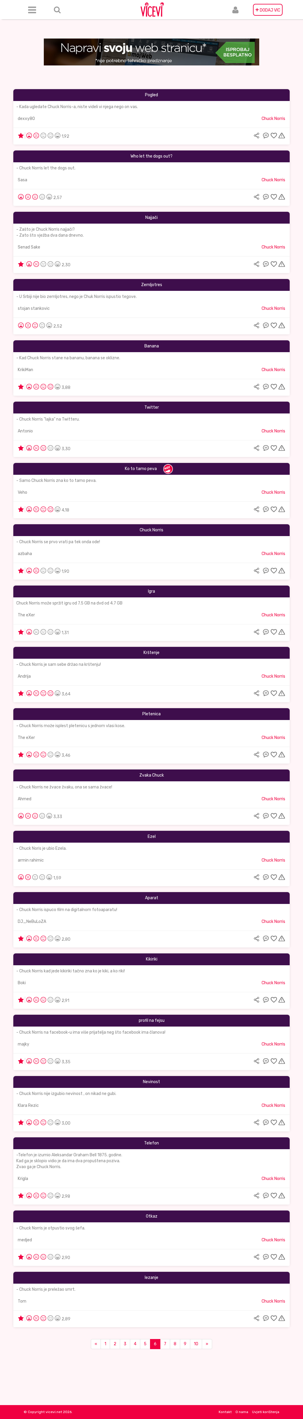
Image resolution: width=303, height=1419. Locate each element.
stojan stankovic (34, 308)
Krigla (23, 1178)
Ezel (152, 836)
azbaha (25, 553)
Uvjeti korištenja (265, 1412)
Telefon (151, 1143)
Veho (22, 492)
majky (23, 1044)
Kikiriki (151, 959)
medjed (25, 1239)
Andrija (24, 676)
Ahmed (24, 798)
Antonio (25, 431)
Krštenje (151, 652)
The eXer (26, 615)
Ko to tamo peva (141, 468)
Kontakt (225, 1412)
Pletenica (151, 713)
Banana (151, 346)
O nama (242, 1412)
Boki (22, 982)
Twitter (151, 407)
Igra (151, 591)
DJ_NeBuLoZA (32, 921)
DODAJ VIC (267, 10)
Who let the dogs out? (151, 156)
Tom (22, 1301)
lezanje (151, 1277)
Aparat (151, 897)
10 (196, 1343)
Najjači (151, 217)
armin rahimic (31, 860)
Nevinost (151, 1081)
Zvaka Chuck (151, 775)
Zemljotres (151, 284)
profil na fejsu (152, 1020)
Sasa (22, 179)
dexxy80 (26, 118)
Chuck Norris (273, 118)
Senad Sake (29, 247)
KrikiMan (25, 369)
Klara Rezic (28, 1105)
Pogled (151, 94)
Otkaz (151, 1216)
